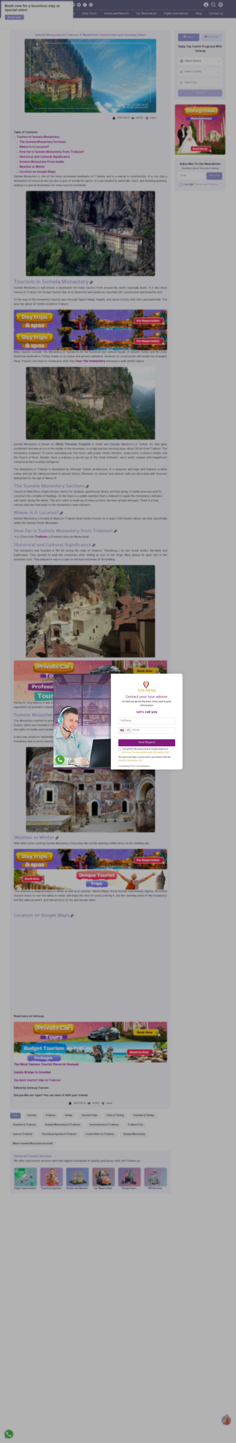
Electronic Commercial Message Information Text (145, 752)
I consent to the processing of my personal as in (145, 751)
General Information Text (130, 761)
